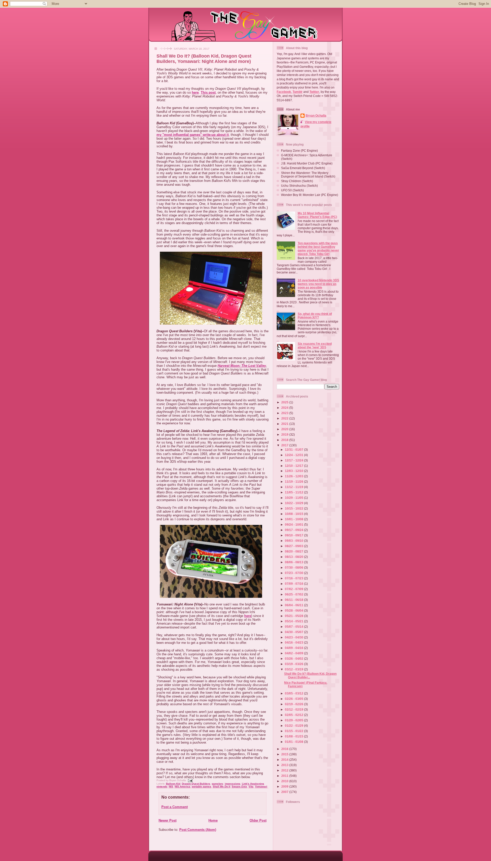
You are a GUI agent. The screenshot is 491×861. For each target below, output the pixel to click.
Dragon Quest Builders (196, 783)
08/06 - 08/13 (294, 562)
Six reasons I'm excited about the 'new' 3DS (315, 345)
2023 (285, 413)
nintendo (162, 786)
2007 (285, 791)
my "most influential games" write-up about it (193, 135)
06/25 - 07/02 (294, 594)
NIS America (182, 786)
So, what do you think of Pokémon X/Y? (315, 315)
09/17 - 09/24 (294, 530)
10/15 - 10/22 (294, 508)
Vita (251, 786)
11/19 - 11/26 (294, 481)
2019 (285, 434)
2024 (285, 407)
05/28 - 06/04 (294, 610)
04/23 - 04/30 (294, 637)
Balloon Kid (173, 783)
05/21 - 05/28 (294, 615)
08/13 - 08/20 (294, 556)
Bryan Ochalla (316, 115)
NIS (171, 786)
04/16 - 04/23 (294, 642)
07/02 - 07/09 (294, 589)
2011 (285, 775)
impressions (232, 783)
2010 (285, 781)
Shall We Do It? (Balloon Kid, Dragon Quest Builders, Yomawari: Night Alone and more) (204, 58)
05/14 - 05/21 (294, 621)
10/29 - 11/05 (294, 497)
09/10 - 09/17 (294, 535)
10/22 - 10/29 (294, 503)
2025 (285, 402)
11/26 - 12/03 (294, 476)
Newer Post (167, 820)
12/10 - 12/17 (294, 465)
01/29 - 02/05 (294, 720)
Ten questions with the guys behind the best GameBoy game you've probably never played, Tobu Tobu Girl (318, 248)
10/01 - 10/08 (294, 519)
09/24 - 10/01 (294, 524)
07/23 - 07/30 (294, 573)
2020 (285, 429)
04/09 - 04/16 (294, 647)
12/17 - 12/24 (294, 460)
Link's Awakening (253, 783)
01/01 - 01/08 (294, 741)
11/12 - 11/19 (294, 487)
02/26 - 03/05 (294, 698)
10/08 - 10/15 (294, 513)
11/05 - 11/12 (294, 492)
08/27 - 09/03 (294, 546)
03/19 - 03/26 (294, 664)
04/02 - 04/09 (294, 653)
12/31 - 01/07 (294, 449)
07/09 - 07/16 (294, 583)
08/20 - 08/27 (294, 551)
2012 (285, 770)
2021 (285, 423)
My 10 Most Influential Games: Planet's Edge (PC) (317, 215)
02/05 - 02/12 (294, 714)
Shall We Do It (221, 786)
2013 (285, 765)
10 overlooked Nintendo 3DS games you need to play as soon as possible (318, 284)
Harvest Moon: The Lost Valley (242, 366)
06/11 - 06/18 (294, 599)
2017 (285, 445)
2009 (285, 786)
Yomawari (261, 786)
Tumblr (298, 91)
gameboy (217, 783)
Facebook (284, 91)
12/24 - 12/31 (294, 455)
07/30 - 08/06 (294, 567)
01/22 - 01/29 (294, 725)
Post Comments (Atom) (197, 830)
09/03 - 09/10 (294, 540)
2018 (285, 439)
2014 (285, 759)
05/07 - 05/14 (294, 626)
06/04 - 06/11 (294, 605)
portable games (201, 786)
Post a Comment (174, 807)
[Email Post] (190, 780)
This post (208, 92)
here (195, 92)
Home (213, 820)
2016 (285, 748)
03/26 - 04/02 (294, 658)
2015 (285, 754)
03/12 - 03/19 (294, 669)
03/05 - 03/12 (294, 693)
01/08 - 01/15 (294, 736)
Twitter (314, 91)
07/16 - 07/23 (294, 578)
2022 (285, 418)
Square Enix (239, 786)
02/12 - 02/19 (294, 709)
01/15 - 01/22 (294, 731)
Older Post (258, 820)
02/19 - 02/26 (294, 704)
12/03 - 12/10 (294, 470)
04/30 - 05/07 (294, 632)
